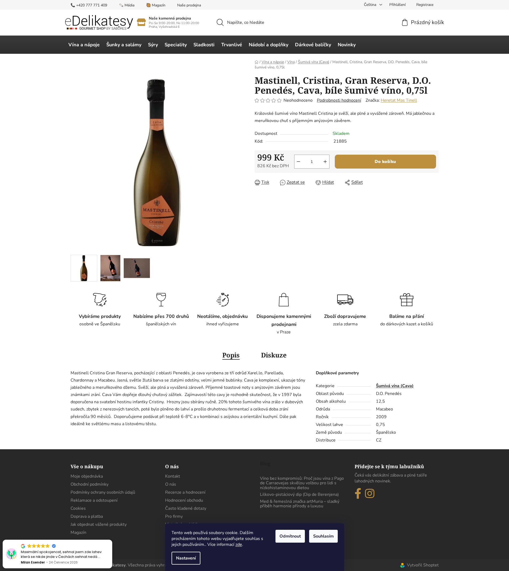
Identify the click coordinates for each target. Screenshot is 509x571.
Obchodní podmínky (89, 484)
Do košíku (385, 162)
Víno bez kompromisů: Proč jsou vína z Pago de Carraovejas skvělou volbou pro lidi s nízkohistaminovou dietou (302, 483)
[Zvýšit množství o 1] (325, 161)
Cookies (78, 508)
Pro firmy (174, 516)
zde (238, 544)
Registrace (424, 4)
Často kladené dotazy (185, 508)
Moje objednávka (87, 476)
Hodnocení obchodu (184, 500)
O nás (170, 484)
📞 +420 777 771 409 (89, 5)
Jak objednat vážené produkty (99, 524)
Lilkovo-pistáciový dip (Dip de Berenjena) (299, 494)
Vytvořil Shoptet (423, 565)
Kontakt (172, 476)
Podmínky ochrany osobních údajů (103, 492)
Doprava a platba (87, 516)
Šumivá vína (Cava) (395, 386)
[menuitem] (84, 45)
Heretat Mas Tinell (399, 100)
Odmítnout (290, 536)
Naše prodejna (189, 5)
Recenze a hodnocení (185, 492)
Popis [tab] (231, 355)
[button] (112, 540)
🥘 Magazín (155, 5)
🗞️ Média (126, 5)
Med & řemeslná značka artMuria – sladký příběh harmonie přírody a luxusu (299, 504)
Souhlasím (323, 536)
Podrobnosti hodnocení (339, 100)
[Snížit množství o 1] (298, 161)
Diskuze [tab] (274, 355)
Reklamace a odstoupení (94, 500)
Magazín (78, 532)
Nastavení (186, 558)
